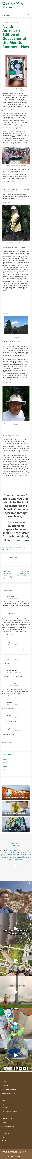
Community (8, 547)
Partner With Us (6, 1085)
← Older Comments (8, 590)
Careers (4, 1081)
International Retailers (8, 1126)
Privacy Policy (21, 1152)
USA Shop (4, 1122)
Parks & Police (5, 1108)
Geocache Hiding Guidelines (9, 1089)
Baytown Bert (6, 383)
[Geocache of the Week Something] (16, 1055)
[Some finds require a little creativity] (16, 992)
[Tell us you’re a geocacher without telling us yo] (16, 1023)
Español (4, 766)
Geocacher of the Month (9, 549)
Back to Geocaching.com (9, 10)
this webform (20, 540)
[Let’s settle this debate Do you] (16, 865)
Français (4, 762)
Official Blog (7, 7)
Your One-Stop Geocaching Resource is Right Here (7, 575)
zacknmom (6, 313)
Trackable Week (16, 547)
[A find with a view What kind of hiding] (16, 960)
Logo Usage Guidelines (8, 1104)
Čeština (4, 773)
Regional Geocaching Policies (9, 1093)
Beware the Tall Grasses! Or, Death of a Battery (23, 575)
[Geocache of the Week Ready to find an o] (16, 897)
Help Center (5, 1137)
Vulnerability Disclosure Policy (9, 1111)
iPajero (4, 131)
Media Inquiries (6, 1141)
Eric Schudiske (14, 22)
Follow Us (16, 845)
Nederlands (5, 770)
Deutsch (4, 759)
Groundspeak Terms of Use (10, 1152)
